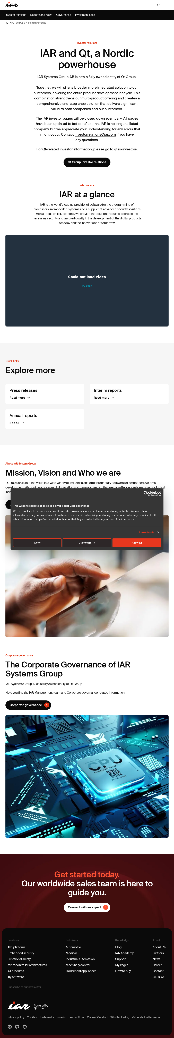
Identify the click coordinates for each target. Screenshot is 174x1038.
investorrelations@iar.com (95, 134)
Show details (146, 532)
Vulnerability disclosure (146, 1017)
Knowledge (122, 940)
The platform (16, 947)
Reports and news (41, 15)
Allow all (137, 542)
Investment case (85, 15)
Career (157, 965)
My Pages (121, 965)
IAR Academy (124, 953)
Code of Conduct (97, 1017)
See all (15, 423)
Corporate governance (26, 705)
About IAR (159, 947)
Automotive (74, 947)
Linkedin (25, 1027)
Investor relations (15, 15)
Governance (63, 15)
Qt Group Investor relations (87, 162)
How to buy (122, 971)
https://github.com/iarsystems (17, 1027)
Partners (158, 953)
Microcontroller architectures (27, 965)
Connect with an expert (84, 907)
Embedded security (21, 953)
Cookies (32, 1017)
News (156, 959)
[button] (158, 5)
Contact (158, 971)
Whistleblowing (119, 1017)
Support (120, 959)
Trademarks (46, 1017)
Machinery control (78, 965)
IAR (7, 22)
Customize (85, 542)
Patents (61, 1017)
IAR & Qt (158, 977)
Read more (18, 398)
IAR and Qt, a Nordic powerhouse (28, 22)
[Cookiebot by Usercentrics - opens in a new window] (146, 493)
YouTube (10, 1027)
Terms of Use (76, 1017)
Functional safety (19, 959)
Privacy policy (16, 1017)
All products (16, 971)
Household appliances (81, 971)
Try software (16, 977)
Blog (118, 947)
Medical (71, 953)
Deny (37, 542)
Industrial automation (80, 959)
